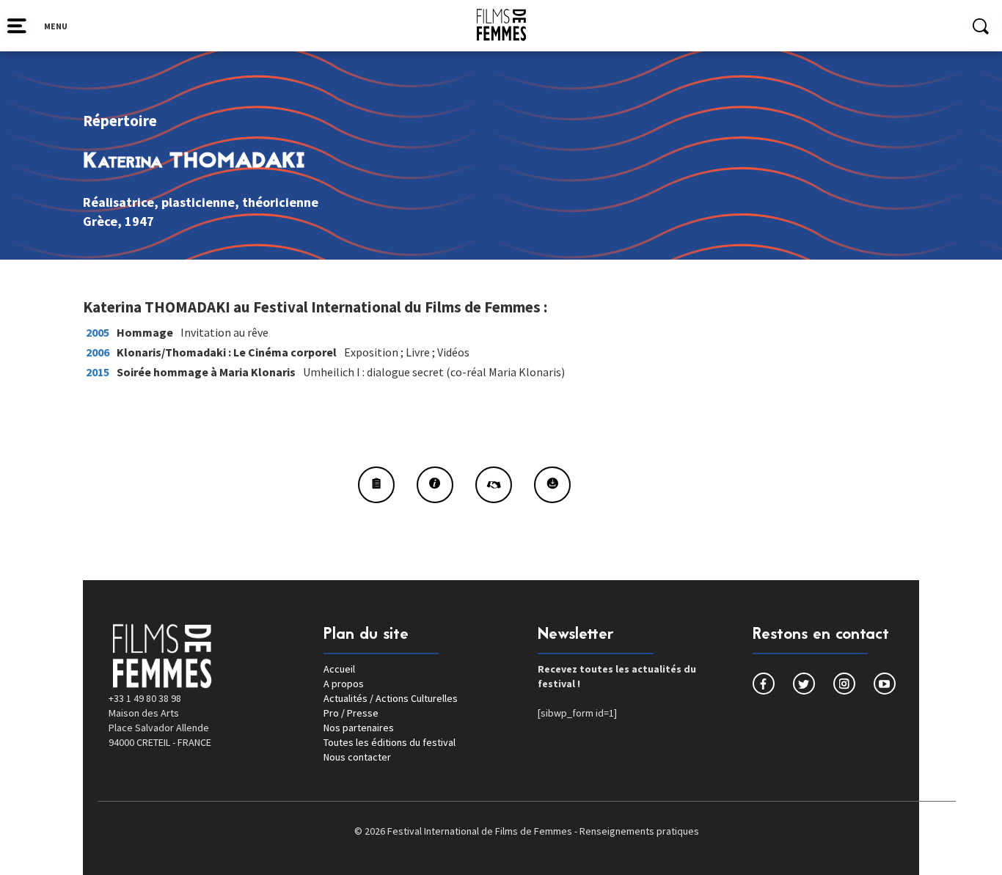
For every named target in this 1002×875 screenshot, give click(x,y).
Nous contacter (357, 757)
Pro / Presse (351, 713)
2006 (97, 352)
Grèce (100, 221)
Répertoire (120, 121)
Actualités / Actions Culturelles (390, 698)
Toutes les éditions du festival (389, 742)
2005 (97, 332)
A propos (343, 683)
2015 (97, 372)
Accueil (339, 669)
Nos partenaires (358, 727)
